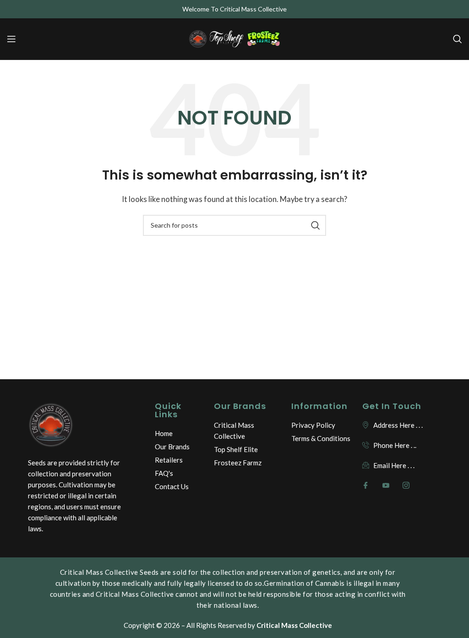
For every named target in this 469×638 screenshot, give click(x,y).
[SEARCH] (315, 225)
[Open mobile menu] (11, 39)
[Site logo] (234, 38)
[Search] (457, 39)
